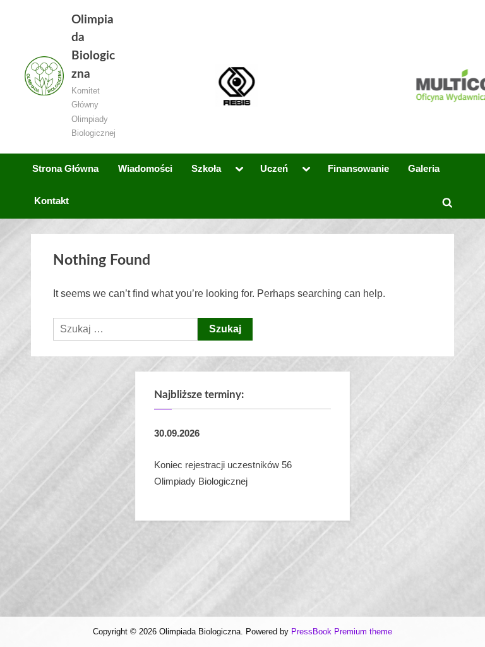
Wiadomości (145, 168)
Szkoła (206, 168)
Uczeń (274, 168)
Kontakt (51, 200)
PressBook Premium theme (341, 631)
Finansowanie (358, 168)
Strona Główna (65, 168)
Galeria (424, 168)
